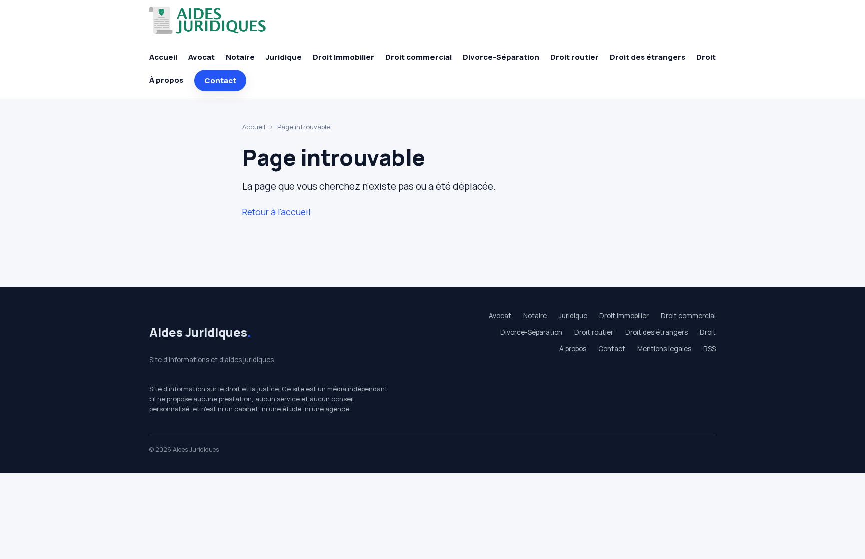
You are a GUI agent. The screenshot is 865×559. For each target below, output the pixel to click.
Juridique (284, 57)
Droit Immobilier (343, 57)
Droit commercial (418, 57)
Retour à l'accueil (276, 212)
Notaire (240, 57)
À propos (166, 80)
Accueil (163, 57)
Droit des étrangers (647, 57)
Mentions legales (664, 348)
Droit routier (574, 57)
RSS (709, 348)
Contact (220, 80)
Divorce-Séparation (501, 57)
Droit (706, 57)
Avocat (201, 57)
